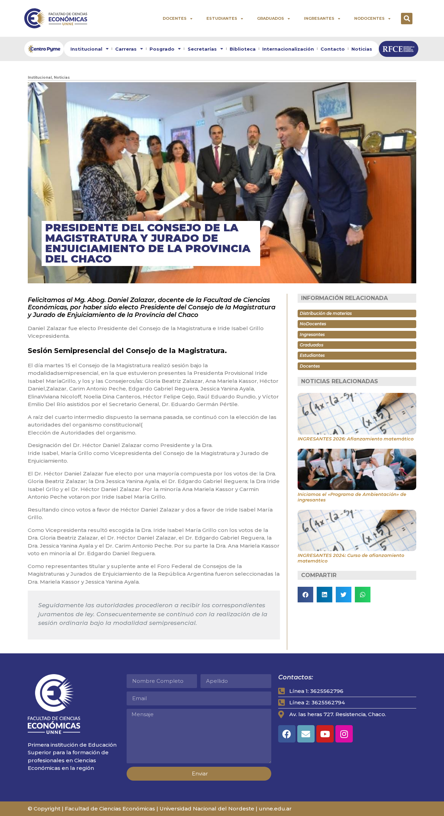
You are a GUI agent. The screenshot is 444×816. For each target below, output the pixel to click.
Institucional (86, 49)
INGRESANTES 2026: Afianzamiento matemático (355, 438)
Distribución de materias (326, 313)
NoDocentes (369, 18)
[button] (406, 18)
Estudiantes (221, 18)
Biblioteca (243, 49)
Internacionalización (288, 49)
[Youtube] (325, 733)
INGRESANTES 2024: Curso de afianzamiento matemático (351, 558)
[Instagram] (344, 733)
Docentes (175, 18)
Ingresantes (319, 18)
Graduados (270, 18)
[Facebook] (287, 733)
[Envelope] (306, 733)
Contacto (333, 49)
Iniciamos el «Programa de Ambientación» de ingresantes (352, 497)
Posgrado (162, 49)
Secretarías (202, 49)
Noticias (361, 49)
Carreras (126, 49)
